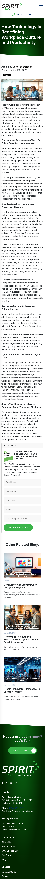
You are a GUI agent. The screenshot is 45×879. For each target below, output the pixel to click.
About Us (6, 842)
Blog (4, 859)
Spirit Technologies (22, 66)
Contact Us (7, 876)
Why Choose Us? (10, 851)
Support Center (9, 872)
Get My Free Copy (18, 527)
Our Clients (7, 855)
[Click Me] (2, 783)
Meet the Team (9, 846)
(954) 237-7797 (25, 14)
